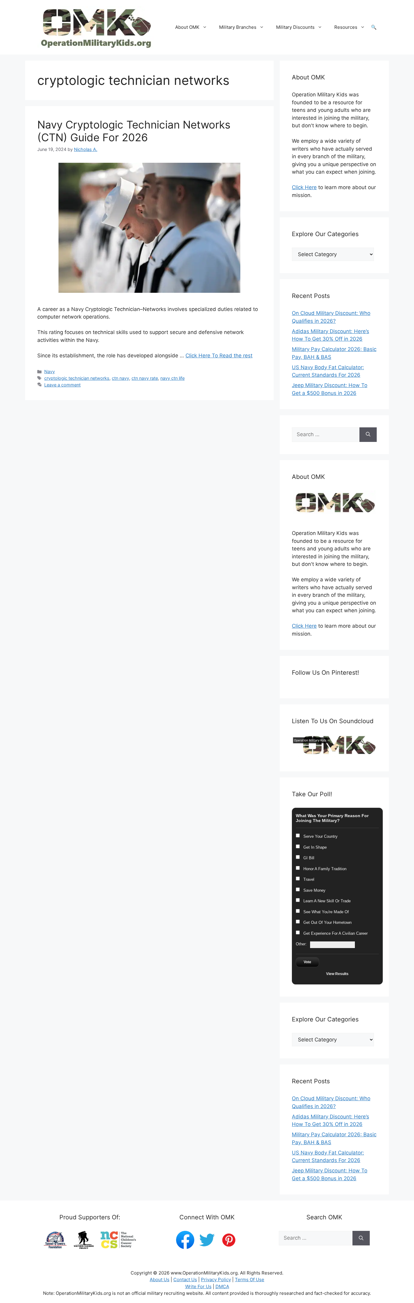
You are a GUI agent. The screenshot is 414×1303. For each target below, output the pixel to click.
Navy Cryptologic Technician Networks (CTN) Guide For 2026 (133, 131)
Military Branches (237, 27)
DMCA (222, 1286)
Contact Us (185, 1279)
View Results (337, 974)
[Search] (368, 434)
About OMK (187, 27)
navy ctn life (172, 378)
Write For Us (198, 1286)
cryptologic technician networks (76, 378)
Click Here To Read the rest (218, 355)
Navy (49, 371)
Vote (307, 962)
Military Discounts (295, 27)
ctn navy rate (145, 378)
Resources (345, 27)
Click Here (304, 187)
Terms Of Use (249, 1279)
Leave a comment (62, 384)
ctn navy (120, 378)
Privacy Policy (216, 1279)
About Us (159, 1279)
